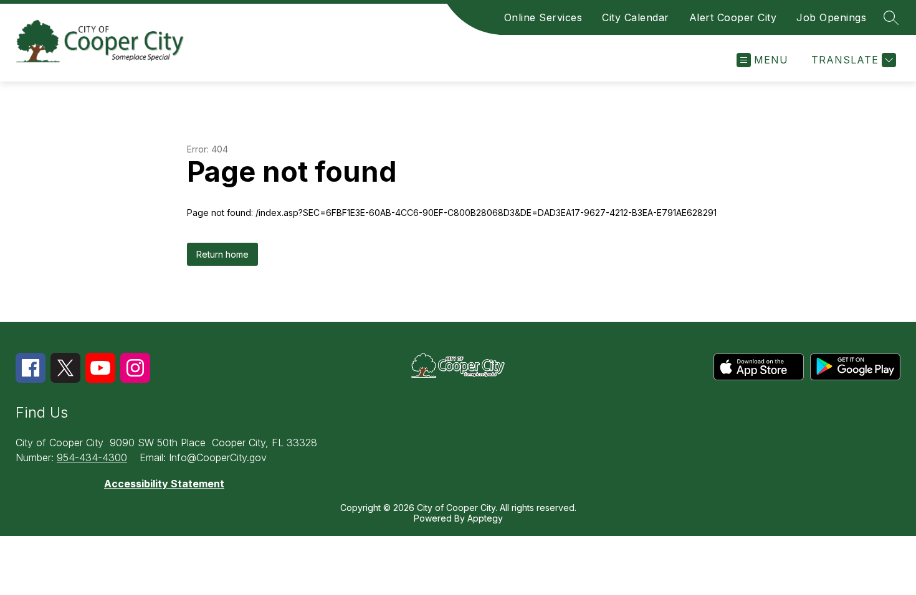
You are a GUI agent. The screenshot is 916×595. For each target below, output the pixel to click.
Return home (222, 254)
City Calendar (635, 17)
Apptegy (485, 518)
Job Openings (831, 17)
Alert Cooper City (733, 17)
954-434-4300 (92, 457)
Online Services (543, 17)
